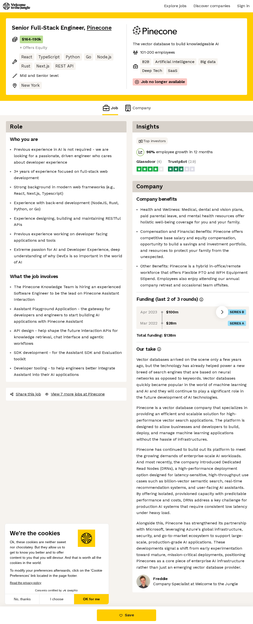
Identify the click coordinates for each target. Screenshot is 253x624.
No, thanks (22, 599)
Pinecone (99, 27)
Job (114, 108)
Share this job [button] (28, 394)
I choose (56, 599)
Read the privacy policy (25, 583)
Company (142, 108)
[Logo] (16, 6)
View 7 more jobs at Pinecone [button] (78, 394)
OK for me (91, 599)
